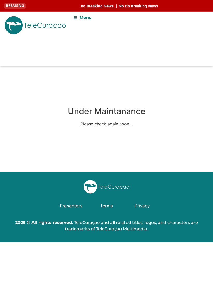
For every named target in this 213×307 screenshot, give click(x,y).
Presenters (71, 205)
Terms (106, 205)
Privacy (142, 205)
